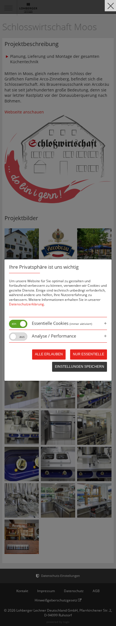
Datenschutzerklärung (26, 304)
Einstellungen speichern (79, 367)
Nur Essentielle (88, 354)
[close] (110, 5)
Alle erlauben (49, 354)
